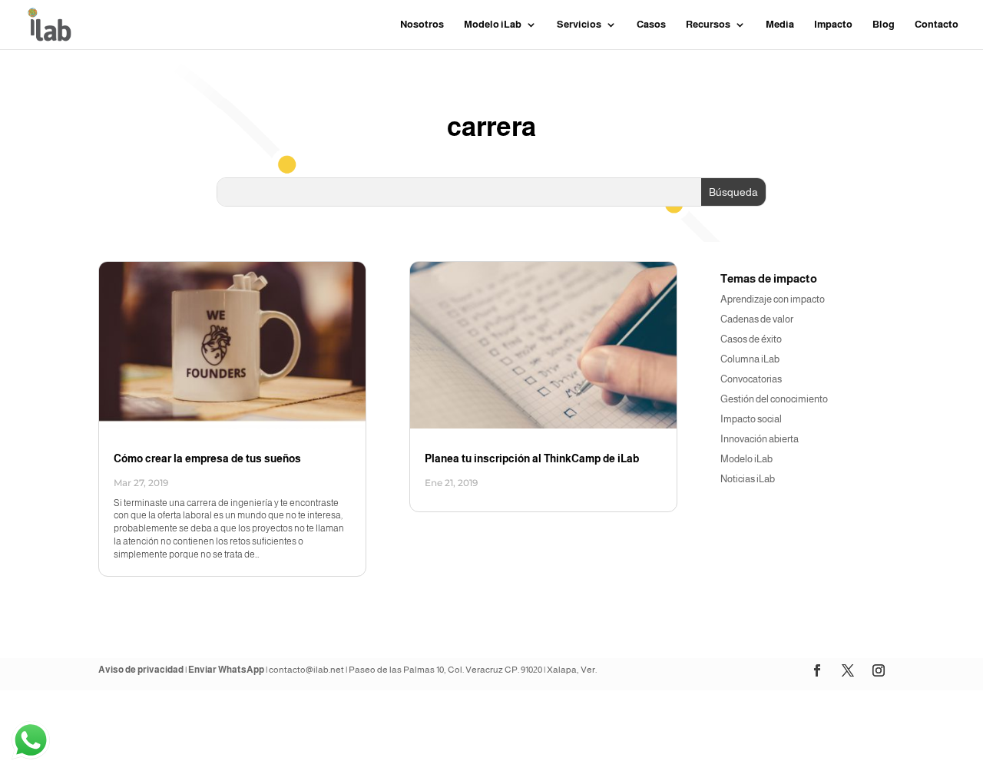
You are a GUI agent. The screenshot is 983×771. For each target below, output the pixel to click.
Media (780, 24)
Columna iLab (749, 359)
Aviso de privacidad (141, 669)
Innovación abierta (759, 439)
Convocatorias (751, 379)
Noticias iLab (747, 479)
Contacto (936, 24)
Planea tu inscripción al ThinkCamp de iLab (532, 458)
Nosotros (422, 24)
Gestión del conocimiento (774, 399)
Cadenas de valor (756, 319)
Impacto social (751, 419)
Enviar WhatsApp (226, 669)
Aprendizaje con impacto (772, 299)
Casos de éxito (751, 339)
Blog (883, 24)
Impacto (833, 24)
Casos (651, 24)
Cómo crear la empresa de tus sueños (207, 458)
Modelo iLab (746, 459)
